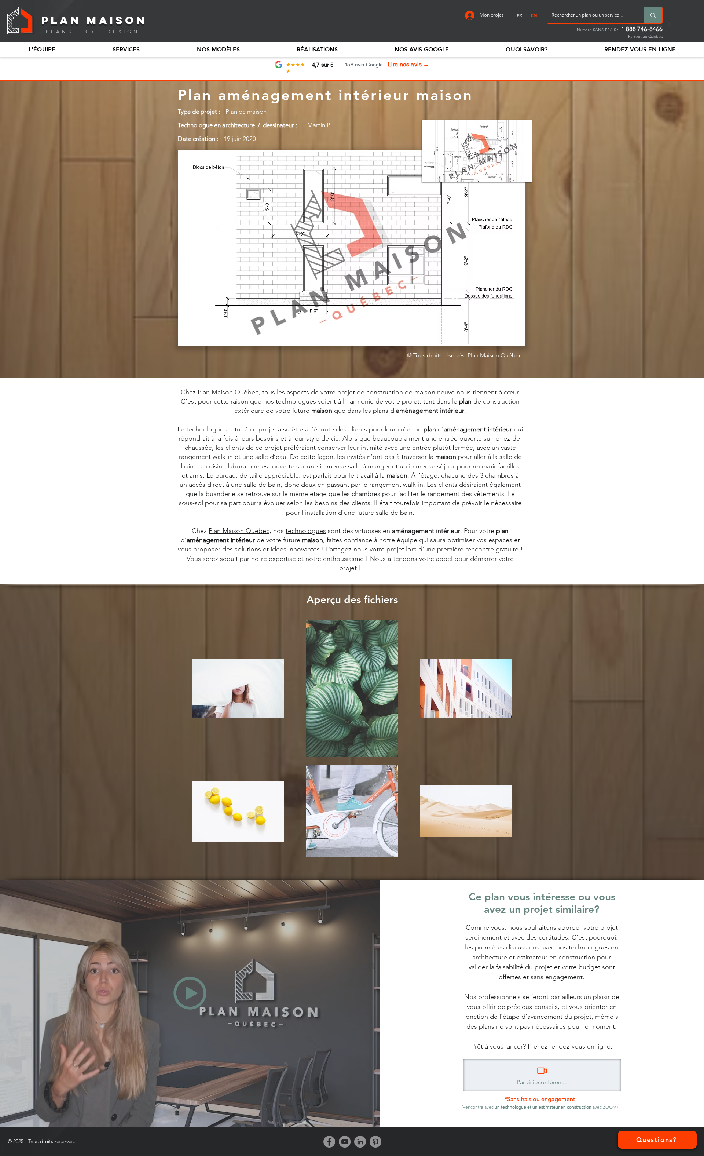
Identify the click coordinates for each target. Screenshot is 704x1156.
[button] (42, 49)
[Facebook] (329, 1142)
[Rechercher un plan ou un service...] (653, 15)
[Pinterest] (375, 1142)
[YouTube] (345, 1142)
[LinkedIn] (360, 1142)
